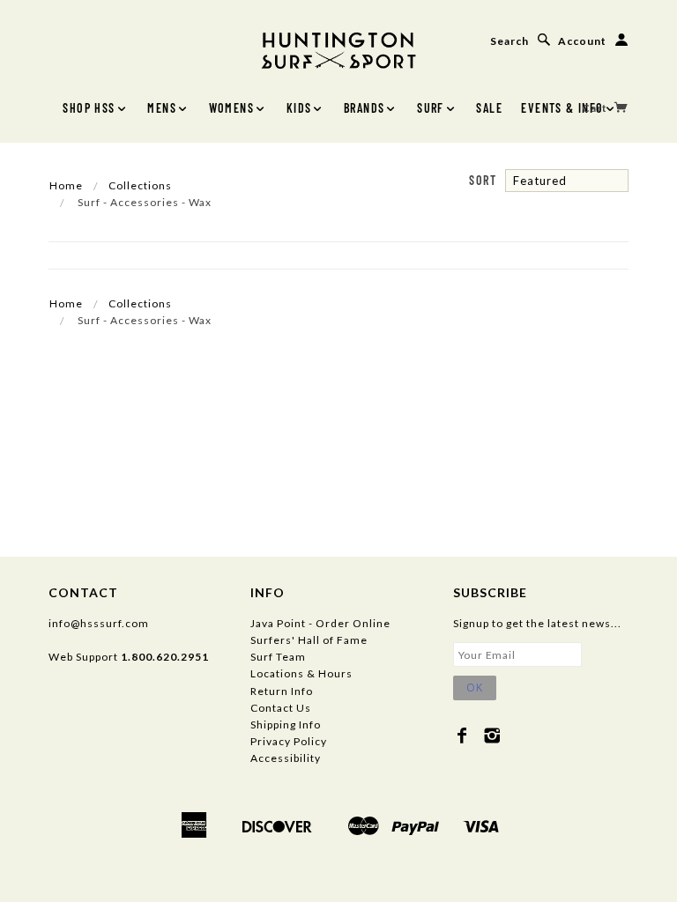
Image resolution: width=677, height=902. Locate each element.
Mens (161, 107)
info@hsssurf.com (98, 623)
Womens (231, 107)
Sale (489, 107)
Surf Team (278, 656)
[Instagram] (492, 735)
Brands (364, 107)
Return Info (281, 691)
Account (582, 41)
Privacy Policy (288, 741)
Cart (596, 108)
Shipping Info (285, 724)
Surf (430, 107)
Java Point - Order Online (320, 623)
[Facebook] (462, 735)
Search (509, 41)
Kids (299, 107)
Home (66, 185)
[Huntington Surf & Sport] (338, 48)
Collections (140, 185)
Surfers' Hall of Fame (309, 640)
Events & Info (562, 107)
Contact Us (280, 707)
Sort (482, 180)
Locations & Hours (301, 673)
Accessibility (285, 758)
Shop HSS (89, 107)
